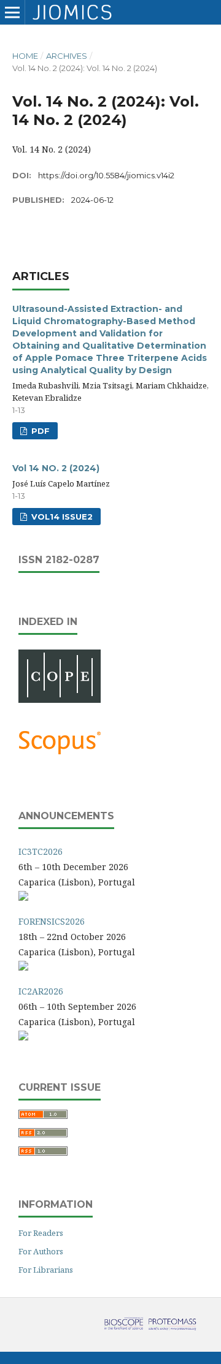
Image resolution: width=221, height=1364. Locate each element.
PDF (39, 431)
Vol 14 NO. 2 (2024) (55, 468)
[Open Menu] (12, 12)
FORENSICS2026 (51, 921)
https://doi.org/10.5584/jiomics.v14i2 (106, 175)
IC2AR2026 (40, 991)
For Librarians (45, 1269)
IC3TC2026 (40, 851)
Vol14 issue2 (61, 516)
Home (25, 56)
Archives (66, 56)
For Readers (40, 1232)
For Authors (40, 1251)
